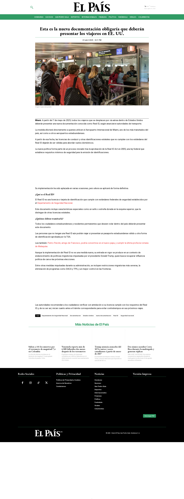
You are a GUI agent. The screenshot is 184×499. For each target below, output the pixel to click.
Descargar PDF (149, 416)
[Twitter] (84, 114)
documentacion (75, 315)
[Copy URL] (99, 114)
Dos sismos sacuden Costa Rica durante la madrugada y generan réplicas (141, 349)
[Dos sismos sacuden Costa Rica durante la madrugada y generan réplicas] (142, 336)
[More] (104, 114)
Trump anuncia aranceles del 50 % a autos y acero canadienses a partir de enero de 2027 (108, 350)
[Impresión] (94, 114)
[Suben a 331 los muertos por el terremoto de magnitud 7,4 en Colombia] (42, 336)
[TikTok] (38, 382)
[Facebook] (80, 114)
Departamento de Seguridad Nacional (54, 203)
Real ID (115, 315)
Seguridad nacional (127, 315)
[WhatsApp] (89, 114)
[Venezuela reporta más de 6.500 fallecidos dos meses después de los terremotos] (75, 336)
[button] (32, 7)
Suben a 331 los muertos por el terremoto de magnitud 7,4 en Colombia (42, 349)
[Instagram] (30, 382)
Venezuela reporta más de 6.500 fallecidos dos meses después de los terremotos (74, 349)
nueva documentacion (103, 315)
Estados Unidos (88, 315)
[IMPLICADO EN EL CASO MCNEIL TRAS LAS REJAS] (149, 395)
